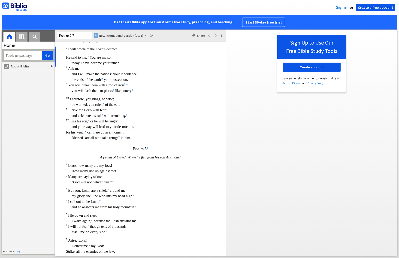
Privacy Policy (316, 83)
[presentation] (9, 37)
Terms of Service (292, 83)
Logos (19, 251)
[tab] (9, 37)
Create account (312, 67)
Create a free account (375, 7)
